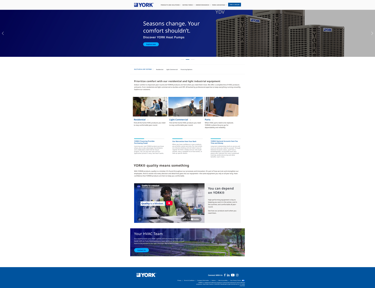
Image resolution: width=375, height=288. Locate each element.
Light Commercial (172, 69)
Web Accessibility (223, 280)
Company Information (203, 280)
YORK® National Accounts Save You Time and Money (224, 142)
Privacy (179, 280)
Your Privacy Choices (235, 280)
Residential (159, 69)
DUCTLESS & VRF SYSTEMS (143, 69)
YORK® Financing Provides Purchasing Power (144, 142)
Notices (214, 280)
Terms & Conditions (189, 280)
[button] (4, 33)
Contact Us (141, 250)
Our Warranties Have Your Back (184, 141)
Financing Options (186, 69)
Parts (207, 119)
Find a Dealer (234, 4)
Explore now (151, 44)
